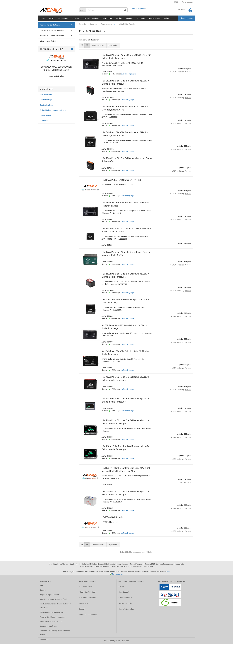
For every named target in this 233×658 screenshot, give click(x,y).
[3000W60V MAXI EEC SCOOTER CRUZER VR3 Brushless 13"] (56, 58)
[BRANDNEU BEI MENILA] (72, 49)
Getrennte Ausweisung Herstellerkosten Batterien (55, 633)
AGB (41, 585)
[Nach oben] (226, 654)
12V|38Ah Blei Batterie (112, 517)
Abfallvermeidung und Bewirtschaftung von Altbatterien (56, 606)
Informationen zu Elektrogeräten (52, 612)
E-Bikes (119, 18)
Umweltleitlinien (46, 115)
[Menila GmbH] (57, 10)
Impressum (44, 639)
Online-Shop (108, 641)
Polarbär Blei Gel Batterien (50, 25)
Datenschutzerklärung (48, 626)
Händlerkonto (186, 18)
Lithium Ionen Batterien (48, 41)
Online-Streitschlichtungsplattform (53, 110)
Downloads (44, 121)
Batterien (129, 18)
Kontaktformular (46, 94)
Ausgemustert (154, 18)
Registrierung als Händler (49, 595)
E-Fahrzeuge (63, 18)
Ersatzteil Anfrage (46, 105)
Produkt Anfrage (46, 100)
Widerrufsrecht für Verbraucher (51, 622)
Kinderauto (76, 18)
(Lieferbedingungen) (128, 74)
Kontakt (43, 590)
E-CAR (51, 18)
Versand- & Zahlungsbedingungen (52, 617)
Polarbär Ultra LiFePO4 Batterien (52, 36)
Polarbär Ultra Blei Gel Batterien (52, 30)
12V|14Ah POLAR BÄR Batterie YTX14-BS (121, 180)
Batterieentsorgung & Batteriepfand (53, 599)
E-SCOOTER (107, 18)
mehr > (166, 18)
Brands (42, 18)
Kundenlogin (188, 2)
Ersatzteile (141, 18)
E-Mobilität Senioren (91, 18)
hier (168, 571)
